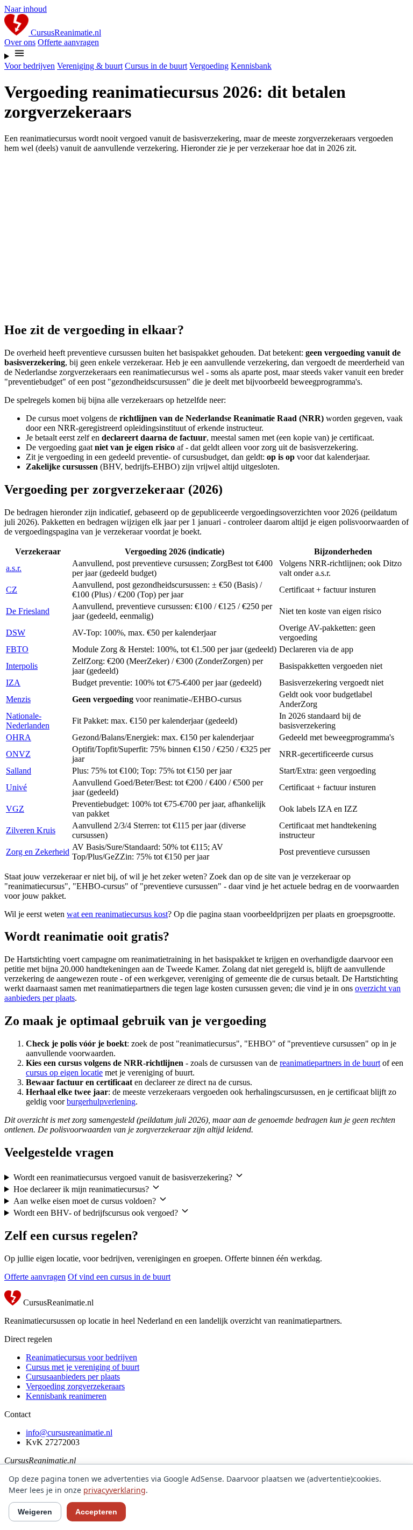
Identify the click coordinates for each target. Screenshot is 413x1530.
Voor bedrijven (29, 65)
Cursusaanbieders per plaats (73, 1376)
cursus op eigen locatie (64, 1072)
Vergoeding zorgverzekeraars (75, 1386)
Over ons (19, 42)
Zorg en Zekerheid (37, 851)
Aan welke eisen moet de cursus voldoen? (85, 1201)
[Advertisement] (206, 237)
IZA (13, 682)
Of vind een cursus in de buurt (119, 1276)
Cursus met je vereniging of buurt (82, 1367)
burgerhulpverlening (101, 1101)
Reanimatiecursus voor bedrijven (81, 1357)
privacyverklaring (114, 1490)
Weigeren (35, 1511)
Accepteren (96, 1511)
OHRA (18, 737)
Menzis (18, 699)
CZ (11, 589)
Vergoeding (209, 65)
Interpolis (22, 665)
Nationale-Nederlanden (27, 720)
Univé (16, 787)
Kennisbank (251, 65)
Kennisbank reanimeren (66, 1396)
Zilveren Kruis (30, 830)
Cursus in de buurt (156, 65)
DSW (15, 632)
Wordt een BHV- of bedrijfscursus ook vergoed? (96, 1212)
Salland (18, 770)
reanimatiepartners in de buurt (330, 1062)
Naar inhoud (25, 8)
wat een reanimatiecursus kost (117, 914)
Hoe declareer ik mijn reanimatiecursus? (82, 1189)
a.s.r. (14, 568)
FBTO (17, 649)
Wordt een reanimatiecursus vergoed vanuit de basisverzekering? (123, 1177)
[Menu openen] (206, 54)
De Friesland (27, 611)
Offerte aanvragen (68, 42)
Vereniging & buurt (90, 65)
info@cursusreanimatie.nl (69, 1432)
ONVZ (18, 754)
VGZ (15, 808)
